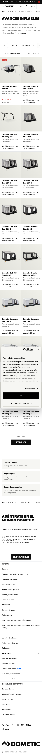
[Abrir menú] (39, 6)
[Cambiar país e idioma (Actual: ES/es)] (39, 2)
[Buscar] (21, 6)
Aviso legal (6, 653)
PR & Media (13, 704)
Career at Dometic (16, 714)
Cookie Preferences (9, 669)
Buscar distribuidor (9, 584)
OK (21, 396)
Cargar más (21, 442)
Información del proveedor (12, 694)
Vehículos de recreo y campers (20, 11)
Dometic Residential (17, 638)
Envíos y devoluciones (10, 595)
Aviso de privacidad (9, 658)
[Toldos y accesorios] (5, 45)
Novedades (13, 709)
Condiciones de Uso (9, 679)
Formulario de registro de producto (15, 574)
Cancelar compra (8, 600)
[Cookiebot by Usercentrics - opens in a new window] (24, 349)
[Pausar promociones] (3, 1)
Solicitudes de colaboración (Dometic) (16, 620)
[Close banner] (38, 349)
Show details (29, 388)
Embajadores (7, 615)
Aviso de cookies (8, 663)
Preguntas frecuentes (10, 579)
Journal (4, 633)
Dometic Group (15, 689)
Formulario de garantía (10, 590)
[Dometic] (8, 6)
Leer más (23, 33)
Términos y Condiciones (11, 674)
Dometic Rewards (8, 610)
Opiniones (6, 648)
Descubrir (6, 605)
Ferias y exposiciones (10, 643)
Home (3, 11)
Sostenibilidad (7, 699)
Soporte (5, 564)
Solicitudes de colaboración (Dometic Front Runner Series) (21, 626)
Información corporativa (12, 684)
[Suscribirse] (37, 529)
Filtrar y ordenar (12, 53)
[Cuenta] (26, 6)
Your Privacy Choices (20, 403)
